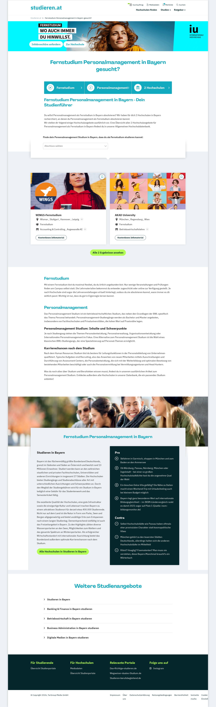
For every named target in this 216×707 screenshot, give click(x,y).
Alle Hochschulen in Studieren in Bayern (62, 551)
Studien (165, 9)
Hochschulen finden (146, 9)
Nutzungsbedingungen (162, 695)
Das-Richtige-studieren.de (123, 668)
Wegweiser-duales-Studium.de (125, 673)
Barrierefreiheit (181, 695)
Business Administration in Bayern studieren (73, 628)
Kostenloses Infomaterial (51, 237)
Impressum (115, 695)
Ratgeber (179, 9)
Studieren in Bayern (58, 599)
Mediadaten (76, 668)
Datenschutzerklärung (140, 695)
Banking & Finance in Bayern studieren (69, 609)
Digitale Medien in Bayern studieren (67, 637)
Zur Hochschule (75, 44)
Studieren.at (36, 18)
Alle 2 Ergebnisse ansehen (108, 252)
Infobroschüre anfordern (46, 44)
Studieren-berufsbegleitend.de (125, 678)
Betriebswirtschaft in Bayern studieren (69, 618)
